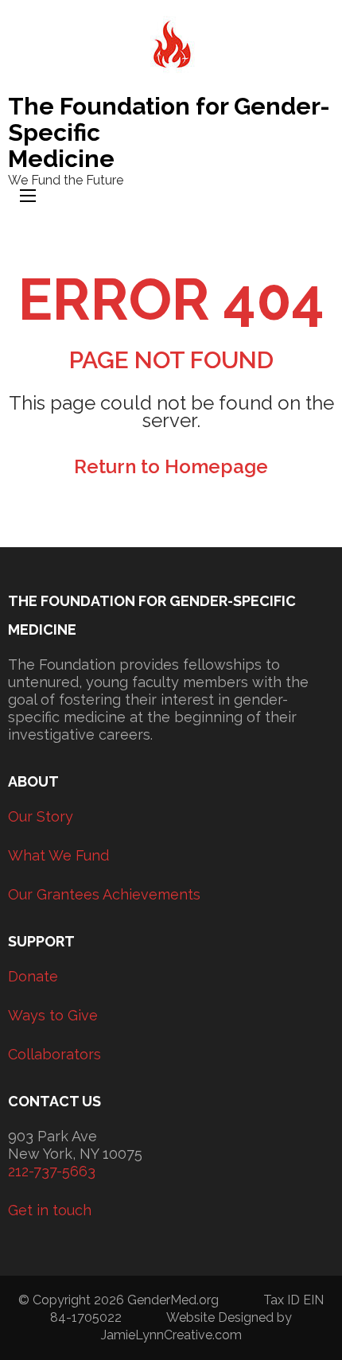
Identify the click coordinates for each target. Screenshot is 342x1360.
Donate (33, 976)
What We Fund (58, 855)
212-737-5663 (51, 1171)
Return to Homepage (171, 466)
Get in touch (49, 1210)
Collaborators (54, 1054)
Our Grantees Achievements (104, 894)
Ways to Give (53, 1015)
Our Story (40, 816)
